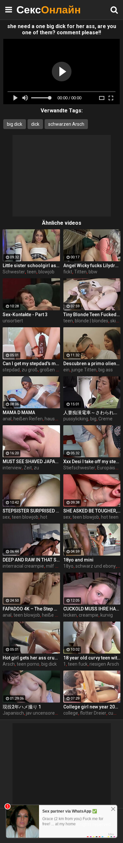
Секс (32, 9)
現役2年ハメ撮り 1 (22, 706)
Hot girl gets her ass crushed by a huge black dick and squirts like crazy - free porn (31, 657)
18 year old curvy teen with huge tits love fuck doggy (92, 657)
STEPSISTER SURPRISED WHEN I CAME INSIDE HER (31, 510)
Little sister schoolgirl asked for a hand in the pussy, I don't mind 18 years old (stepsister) (31, 265)
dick (35, 124)
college (70, 713)
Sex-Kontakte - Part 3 (25, 314)
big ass (105, 369)
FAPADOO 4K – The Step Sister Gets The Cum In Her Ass (31, 608)
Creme (105, 418)
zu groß (30, 369)
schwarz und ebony (95, 566)
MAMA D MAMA (19, 412)
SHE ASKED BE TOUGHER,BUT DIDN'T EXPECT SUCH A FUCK (92, 510)
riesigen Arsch (104, 664)
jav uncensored (41, 713)
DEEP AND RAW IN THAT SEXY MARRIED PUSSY (31, 559)
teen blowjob (25, 517)
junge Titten (84, 369)
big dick (14, 124)
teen (31, 271)
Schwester (14, 271)
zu (36, 467)
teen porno (28, 664)
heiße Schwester (59, 615)
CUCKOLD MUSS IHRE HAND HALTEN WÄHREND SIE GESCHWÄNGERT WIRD (92, 608)
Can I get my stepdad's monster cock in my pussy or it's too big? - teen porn (31, 363)
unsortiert (13, 320)
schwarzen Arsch (66, 124)
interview (12, 467)
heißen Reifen (28, 418)
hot (43, 517)
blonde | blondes (91, 320)
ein (66, 369)
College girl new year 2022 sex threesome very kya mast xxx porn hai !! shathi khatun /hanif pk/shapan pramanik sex (92, 706)
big (93, 418)
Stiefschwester (79, 467)
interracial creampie (23, 566)
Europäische (110, 467)
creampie (88, 615)
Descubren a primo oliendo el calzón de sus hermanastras (92, 363)
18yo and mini (78, 559)
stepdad (11, 369)
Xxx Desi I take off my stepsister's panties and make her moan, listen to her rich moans (92, 461)
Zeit (28, 467)
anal (7, 418)
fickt (67, 271)
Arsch (9, 664)
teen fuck (78, 664)
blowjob (46, 271)
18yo (68, 566)
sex (6, 517)
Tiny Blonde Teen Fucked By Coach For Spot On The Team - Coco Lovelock (92, 314)
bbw (93, 271)
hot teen (109, 517)
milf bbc (54, 566)
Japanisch (13, 713)
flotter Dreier (93, 713)
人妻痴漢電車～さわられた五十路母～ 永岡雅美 (92, 412)
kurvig (106, 615)
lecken (70, 615)
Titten (80, 271)
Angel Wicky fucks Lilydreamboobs (92, 265)
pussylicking (75, 418)
